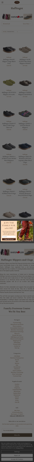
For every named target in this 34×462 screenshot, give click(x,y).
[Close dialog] (32, 222)
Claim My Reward (8, 239)
